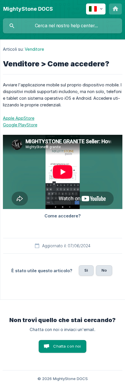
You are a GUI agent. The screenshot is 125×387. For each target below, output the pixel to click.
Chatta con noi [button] (67, 346)
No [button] (104, 270)
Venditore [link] (34, 49)
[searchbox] (62, 25)
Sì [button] (86, 270)
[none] (28, 8)
